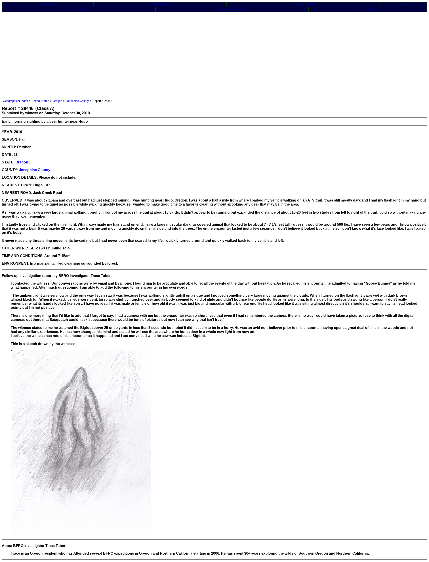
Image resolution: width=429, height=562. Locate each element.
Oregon (57, 101)
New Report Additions (303, 4)
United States (40, 101)
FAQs (404, 4)
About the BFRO (367, 9)
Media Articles (79, 9)
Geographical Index (15, 101)
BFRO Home (47, 4)
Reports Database (160, 4)
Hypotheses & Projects (232, 9)
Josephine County (77, 101)
